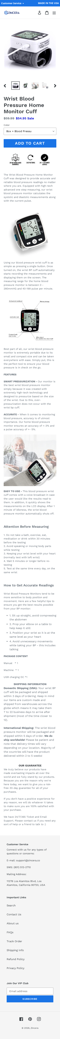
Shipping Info (15, 950)
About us (12, 923)
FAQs (10, 932)
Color (7, 125)
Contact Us (14, 914)
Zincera (34, 1028)
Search (11, 905)
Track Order (14, 941)
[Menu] (54, 12)
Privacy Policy (15, 968)
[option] (15, 86)
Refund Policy (15, 959)
